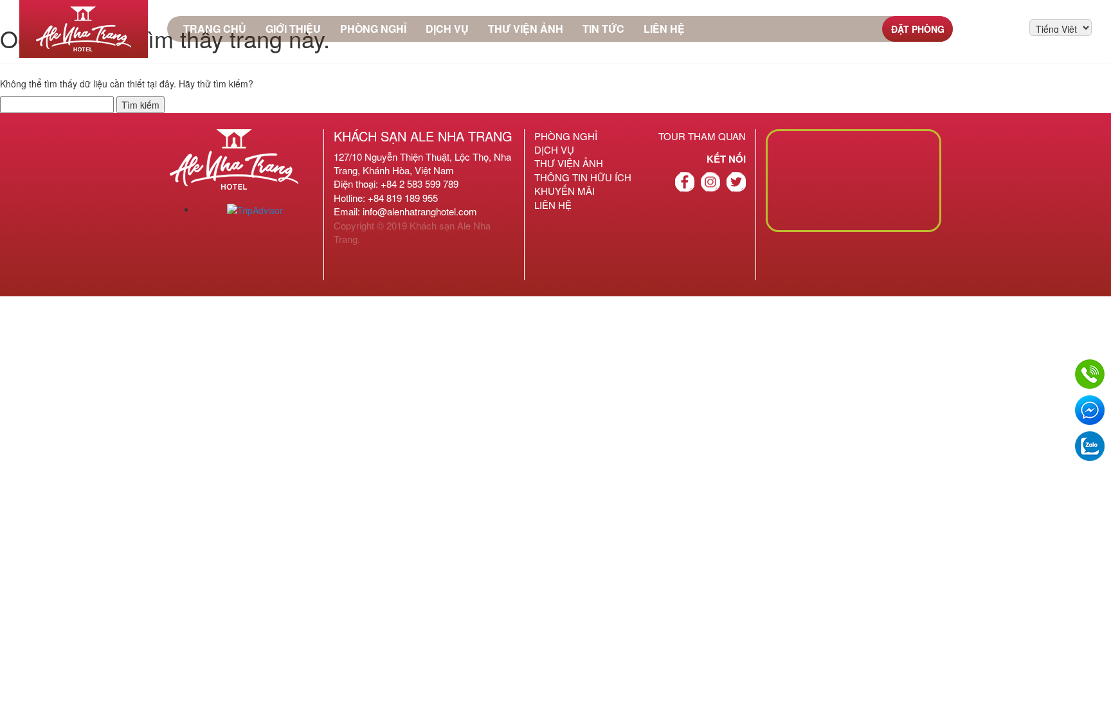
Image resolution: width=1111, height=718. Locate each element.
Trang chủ (214, 28)
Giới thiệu (293, 28)
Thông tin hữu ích (582, 177)
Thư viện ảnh (525, 28)
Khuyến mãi (564, 190)
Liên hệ (664, 28)
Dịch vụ (447, 28)
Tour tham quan (702, 136)
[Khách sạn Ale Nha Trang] (83, 29)
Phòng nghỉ (373, 28)
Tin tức (603, 28)
